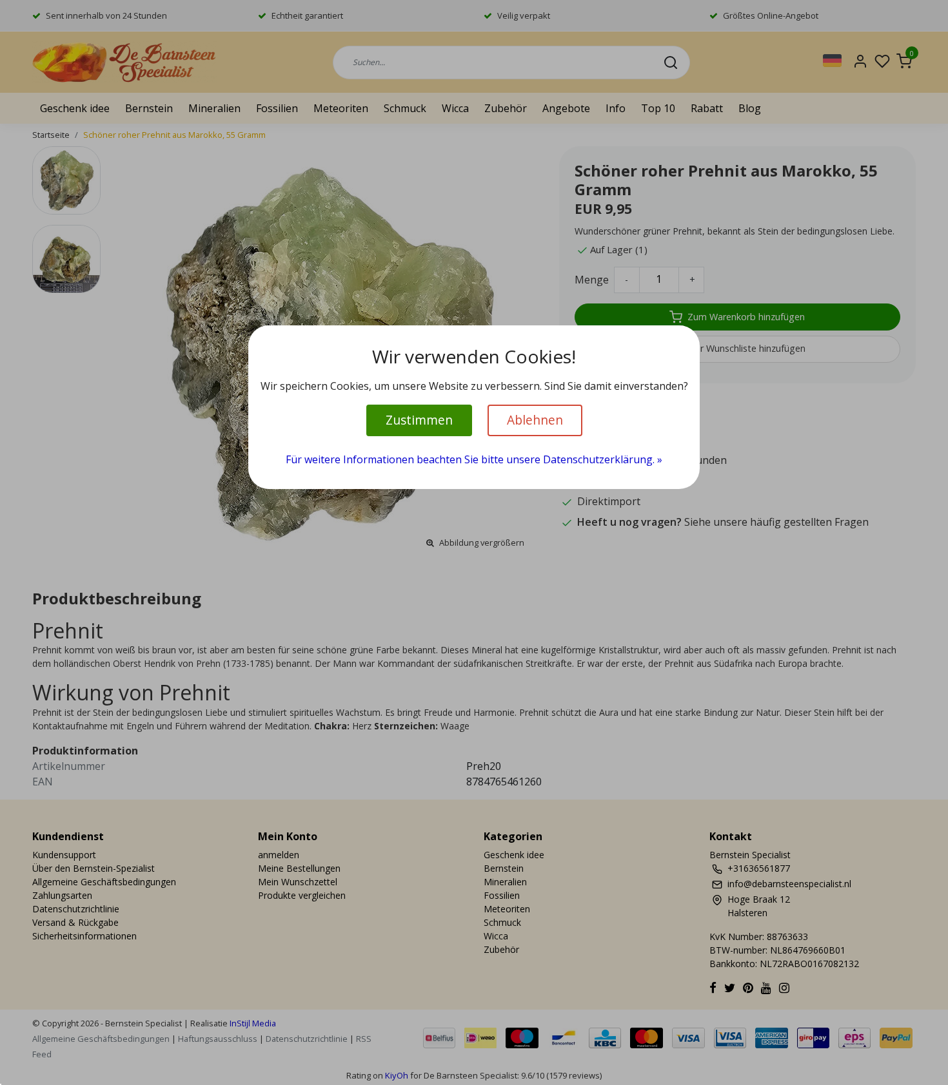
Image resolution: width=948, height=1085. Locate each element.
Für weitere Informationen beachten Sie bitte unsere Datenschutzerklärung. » (474, 459)
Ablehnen (535, 419)
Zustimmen (419, 419)
